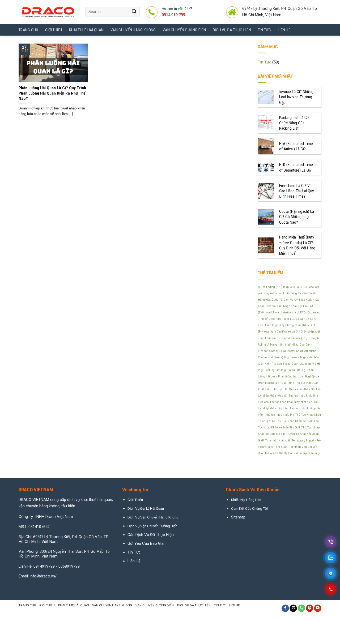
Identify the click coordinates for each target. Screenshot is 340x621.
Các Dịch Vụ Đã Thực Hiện (151, 534)
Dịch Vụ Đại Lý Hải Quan (146, 508)
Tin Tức (264, 62)
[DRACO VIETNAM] (48, 12)
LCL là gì (305, 363)
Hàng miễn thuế (280, 344)
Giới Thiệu (53, 30)
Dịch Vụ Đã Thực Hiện (232, 30)
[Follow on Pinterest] (309, 608)
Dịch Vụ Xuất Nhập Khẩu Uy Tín (286, 306)
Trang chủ (28, 30)
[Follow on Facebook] (285, 608)
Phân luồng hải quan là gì (294, 376)
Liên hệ (284, 30)
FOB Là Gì (310, 319)
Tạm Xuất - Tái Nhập (287, 447)
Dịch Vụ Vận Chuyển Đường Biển (152, 526)
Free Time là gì (268, 325)
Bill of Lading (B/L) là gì (273, 287)
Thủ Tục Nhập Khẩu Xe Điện (294, 421)
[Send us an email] (293, 608)
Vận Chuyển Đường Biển (184, 30)
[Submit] (134, 11)
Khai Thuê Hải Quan (86, 30)
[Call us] (301, 608)
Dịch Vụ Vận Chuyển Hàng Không (153, 517)
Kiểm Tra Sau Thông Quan (281, 363)
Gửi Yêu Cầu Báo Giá (146, 543)
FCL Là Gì (296, 319)
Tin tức (264, 30)
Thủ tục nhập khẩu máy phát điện (291, 402)
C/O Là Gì (296, 287)
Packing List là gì (276, 370)
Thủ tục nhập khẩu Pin (279, 414)
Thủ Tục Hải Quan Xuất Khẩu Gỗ (293, 389)
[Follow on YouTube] (317, 608)
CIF (306, 287)
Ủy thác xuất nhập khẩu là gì (302, 453)
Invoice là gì (298, 357)
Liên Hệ (134, 561)
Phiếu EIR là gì (297, 370)
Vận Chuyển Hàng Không (133, 30)
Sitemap (238, 517)
